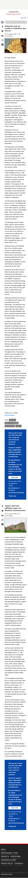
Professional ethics (9, 853)
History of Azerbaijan (11, 423)
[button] (2, 26)
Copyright (19, 863)
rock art (18, 426)
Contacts (5, 856)
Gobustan (12, 420)
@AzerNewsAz (10, 415)
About (3, 849)
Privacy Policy (7, 863)
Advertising (16, 856)
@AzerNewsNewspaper (16, 492)
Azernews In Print (8, 860)
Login (24, 18)
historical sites (9, 426)
